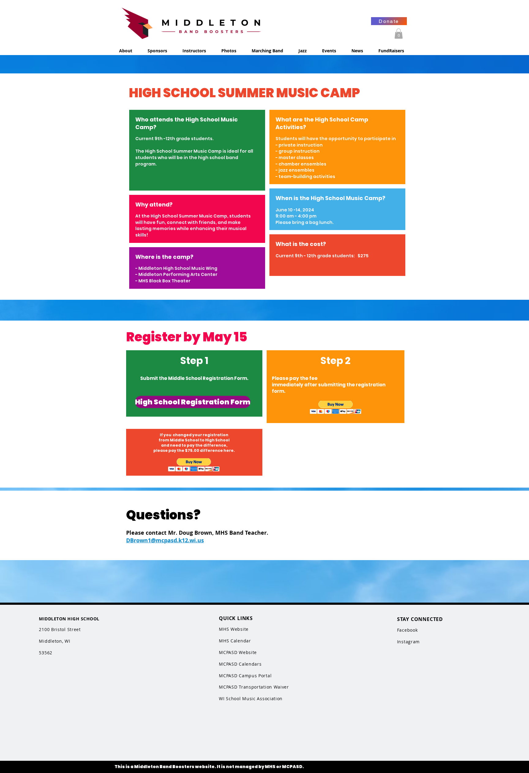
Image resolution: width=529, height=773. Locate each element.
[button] (398, 33)
